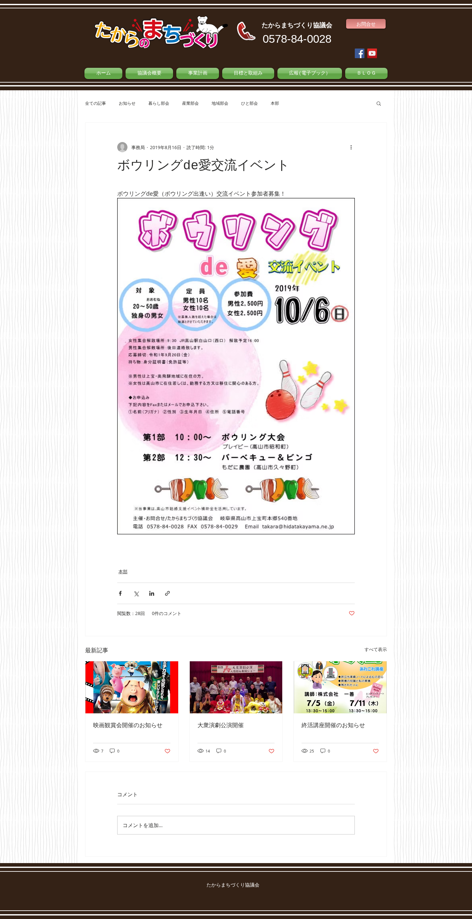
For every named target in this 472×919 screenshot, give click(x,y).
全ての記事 (95, 103)
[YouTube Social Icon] (372, 53)
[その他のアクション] (351, 147)
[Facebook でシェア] (120, 593)
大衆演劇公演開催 (220, 725)
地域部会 (220, 103)
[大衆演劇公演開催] (236, 687)
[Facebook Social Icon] (359, 53)
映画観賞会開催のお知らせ (127, 725)
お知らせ (127, 103)
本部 (275, 103)
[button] (379, 103)
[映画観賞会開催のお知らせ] (131, 687)
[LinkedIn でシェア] (152, 593)
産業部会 (190, 103)
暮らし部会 (158, 103)
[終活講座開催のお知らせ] (340, 687)
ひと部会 (249, 103)
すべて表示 (375, 649)
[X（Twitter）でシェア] (136, 593)
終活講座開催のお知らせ (333, 725)
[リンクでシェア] (167, 593)
